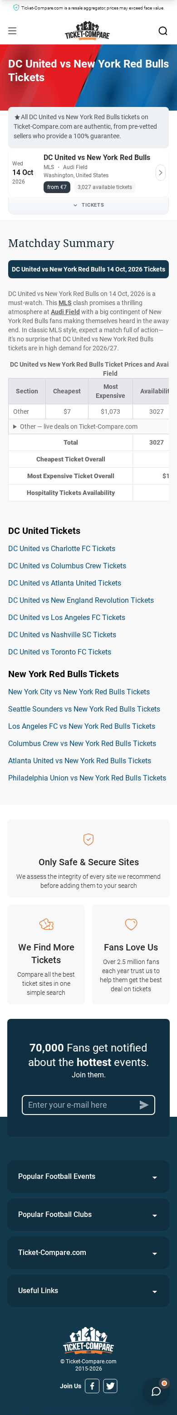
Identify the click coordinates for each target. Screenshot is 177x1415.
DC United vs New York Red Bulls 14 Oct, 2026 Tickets (88, 269)
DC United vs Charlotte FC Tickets (61, 548)
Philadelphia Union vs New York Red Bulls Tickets (87, 778)
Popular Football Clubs (55, 1214)
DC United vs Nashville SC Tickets (62, 634)
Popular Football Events (56, 1176)
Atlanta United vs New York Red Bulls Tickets (79, 760)
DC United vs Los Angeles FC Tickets (66, 617)
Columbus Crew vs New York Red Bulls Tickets (82, 743)
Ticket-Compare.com (52, 1252)
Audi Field (65, 311)
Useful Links (38, 1290)
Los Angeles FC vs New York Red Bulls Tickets (81, 726)
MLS (65, 302)
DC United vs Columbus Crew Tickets (67, 566)
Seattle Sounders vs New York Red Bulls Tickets (84, 709)
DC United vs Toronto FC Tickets (59, 652)
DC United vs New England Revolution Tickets (81, 600)
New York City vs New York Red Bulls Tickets (79, 692)
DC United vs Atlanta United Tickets (64, 583)
